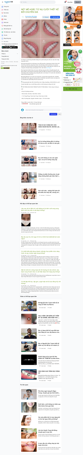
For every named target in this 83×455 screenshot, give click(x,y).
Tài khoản (11, 61)
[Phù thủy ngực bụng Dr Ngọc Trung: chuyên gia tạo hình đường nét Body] (29, 394)
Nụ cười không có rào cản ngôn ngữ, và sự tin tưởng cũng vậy (48, 158)
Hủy (59, 114)
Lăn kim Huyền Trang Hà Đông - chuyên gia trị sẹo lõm (48, 431)
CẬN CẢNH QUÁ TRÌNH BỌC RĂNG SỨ (49, 372)
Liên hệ (7, 61)
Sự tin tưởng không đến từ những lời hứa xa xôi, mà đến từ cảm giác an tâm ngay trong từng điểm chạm (49, 142)
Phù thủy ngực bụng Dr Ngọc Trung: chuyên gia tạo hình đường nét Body (48, 392)
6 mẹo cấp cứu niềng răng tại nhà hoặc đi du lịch (48, 444)
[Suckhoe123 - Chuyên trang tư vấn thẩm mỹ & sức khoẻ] (9, 2)
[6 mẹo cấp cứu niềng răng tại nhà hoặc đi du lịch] (29, 446)
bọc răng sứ (48, 67)
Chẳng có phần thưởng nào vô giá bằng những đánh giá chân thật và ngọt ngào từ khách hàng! (48, 175)
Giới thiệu (3, 61)
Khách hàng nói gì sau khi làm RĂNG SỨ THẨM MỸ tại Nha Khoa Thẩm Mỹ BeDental (48, 357)
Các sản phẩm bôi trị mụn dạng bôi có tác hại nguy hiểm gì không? (49, 418)
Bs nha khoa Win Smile (31, 16)
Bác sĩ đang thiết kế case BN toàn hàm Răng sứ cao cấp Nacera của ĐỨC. (48, 331)
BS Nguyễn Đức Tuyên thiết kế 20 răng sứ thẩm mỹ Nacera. (48, 303)
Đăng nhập (70, 2)
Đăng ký (77, 2)
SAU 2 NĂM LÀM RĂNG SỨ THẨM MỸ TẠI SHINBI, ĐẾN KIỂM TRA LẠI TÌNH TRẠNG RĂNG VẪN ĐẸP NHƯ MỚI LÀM (49, 316)
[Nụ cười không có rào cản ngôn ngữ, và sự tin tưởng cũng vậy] (29, 161)
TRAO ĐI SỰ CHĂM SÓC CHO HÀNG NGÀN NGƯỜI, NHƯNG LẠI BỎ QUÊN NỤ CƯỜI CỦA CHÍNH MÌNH (48, 126)
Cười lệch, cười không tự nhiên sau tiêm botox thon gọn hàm (49, 405)
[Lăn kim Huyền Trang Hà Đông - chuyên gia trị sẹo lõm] (29, 433)
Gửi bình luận (53, 114)
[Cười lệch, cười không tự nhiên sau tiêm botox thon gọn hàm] (29, 407)
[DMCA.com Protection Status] (5, 68)
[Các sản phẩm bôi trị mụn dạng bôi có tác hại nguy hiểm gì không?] (29, 420)
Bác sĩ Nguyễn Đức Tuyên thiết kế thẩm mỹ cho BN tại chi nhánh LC (48, 344)
